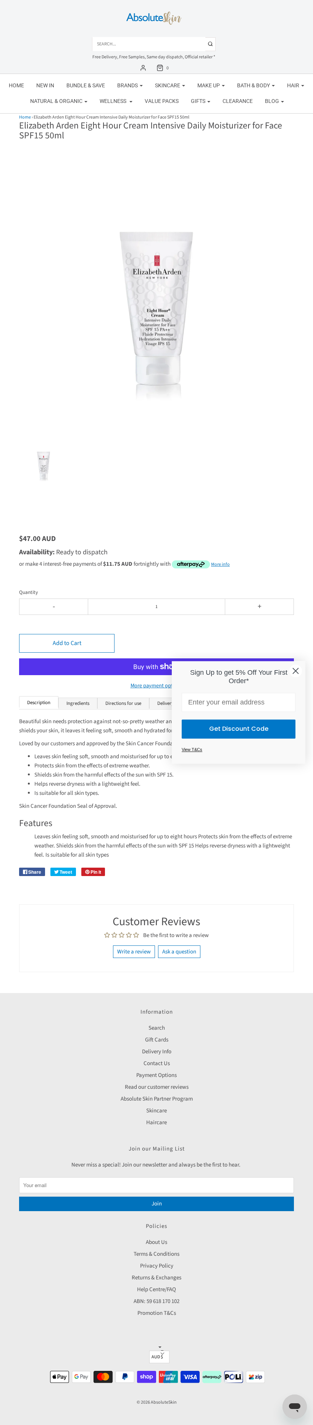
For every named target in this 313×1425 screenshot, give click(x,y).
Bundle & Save (85, 85)
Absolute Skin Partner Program (157, 1099)
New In (45, 85)
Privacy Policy (156, 1266)
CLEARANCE (238, 101)
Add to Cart (67, 643)
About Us (156, 1242)
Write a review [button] (134, 952)
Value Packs (162, 101)
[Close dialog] (295, 670)
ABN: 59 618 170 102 (156, 1301)
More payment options (157, 686)
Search (156, 1028)
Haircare (156, 1122)
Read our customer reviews (157, 1087)
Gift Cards (156, 1040)
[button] (43, 469)
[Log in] (143, 67)
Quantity (28, 592)
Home (16, 85)
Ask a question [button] (179, 952)
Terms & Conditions (156, 1254)
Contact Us (157, 1063)
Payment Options (156, 1075)
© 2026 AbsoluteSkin (157, 1402)
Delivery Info (156, 1052)
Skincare (156, 1111)
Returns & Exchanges (156, 1278)
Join (157, 1204)
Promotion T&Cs (156, 1313)
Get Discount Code (238, 729)
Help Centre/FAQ (156, 1289)
